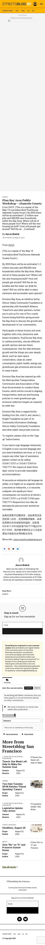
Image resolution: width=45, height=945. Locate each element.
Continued (29, 229)
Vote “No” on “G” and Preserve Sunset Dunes (13, 847)
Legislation (6, 805)
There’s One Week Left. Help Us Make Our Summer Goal (14, 764)
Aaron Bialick (12, 234)
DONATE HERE (7, 11)
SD (33, 11)
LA (28, 11)
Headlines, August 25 (13, 827)
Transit (5, 781)
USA (23, 11)
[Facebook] (19, 919)
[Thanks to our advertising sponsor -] (22, 104)
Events (5, 197)
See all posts (9, 867)
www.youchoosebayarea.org (27, 539)
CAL (17, 11)
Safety (4, 842)
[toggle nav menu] (41, 4)
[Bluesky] (25, 919)
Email (6, 625)
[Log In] (35, 4)
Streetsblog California (13, 756)
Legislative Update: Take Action (12, 809)
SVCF (11, 245)
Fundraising (6, 758)
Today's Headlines (9, 825)
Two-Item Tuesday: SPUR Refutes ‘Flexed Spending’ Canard (14, 787)
